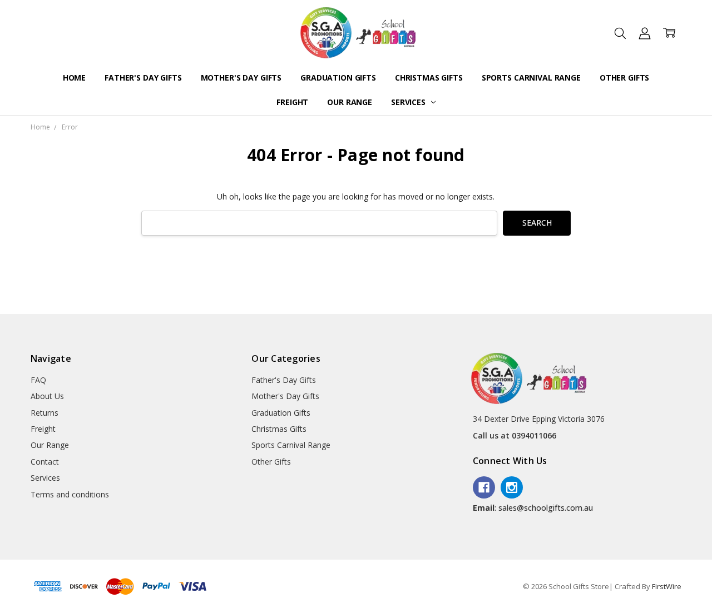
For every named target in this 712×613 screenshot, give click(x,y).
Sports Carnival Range (531, 77)
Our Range (349, 102)
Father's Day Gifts (143, 77)
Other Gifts (624, 77)
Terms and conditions (70, 494)
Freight (292, 102)
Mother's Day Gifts (241, 77)
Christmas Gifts (429, 77)
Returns (44, 412)
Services (409, 102)
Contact (45, 461)
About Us (47, 396)
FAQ (38, 380)
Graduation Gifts (338, 77)
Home (74, 77)
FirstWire (666, 586)
